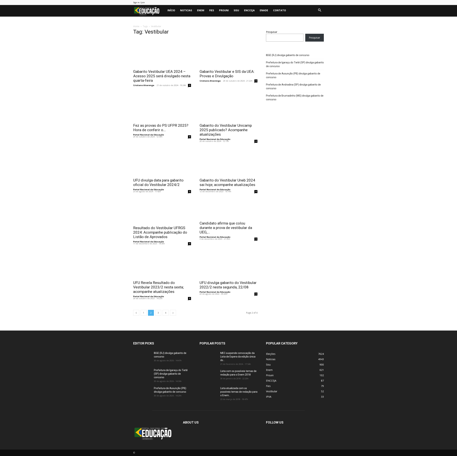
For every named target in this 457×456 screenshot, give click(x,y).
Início (171, 10)
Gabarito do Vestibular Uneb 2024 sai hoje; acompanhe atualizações (227, 182)
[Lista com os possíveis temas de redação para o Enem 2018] (208, 375)
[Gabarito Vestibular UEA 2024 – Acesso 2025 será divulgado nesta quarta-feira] (162, 53)
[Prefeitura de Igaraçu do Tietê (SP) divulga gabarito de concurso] (142, 374)
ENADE (264, 10)
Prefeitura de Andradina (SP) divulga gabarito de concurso (293, 86)
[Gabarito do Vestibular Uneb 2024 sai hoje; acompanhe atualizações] (228, 161)
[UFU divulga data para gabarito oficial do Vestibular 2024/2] (162, 161)
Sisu (236, 10)
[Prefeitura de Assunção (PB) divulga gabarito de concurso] (142, 392)
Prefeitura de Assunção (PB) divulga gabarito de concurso (293, 75)
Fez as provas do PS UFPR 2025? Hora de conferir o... (160, 127)
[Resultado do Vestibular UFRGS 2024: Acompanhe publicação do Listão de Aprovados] (162, 210)
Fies (211, 10)
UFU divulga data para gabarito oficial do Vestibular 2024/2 (158, 182)
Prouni (224, 10)
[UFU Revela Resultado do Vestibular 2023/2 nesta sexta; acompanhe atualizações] (162, 264)
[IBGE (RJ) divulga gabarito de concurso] (142, 357)
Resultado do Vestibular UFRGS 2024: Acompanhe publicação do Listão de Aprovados (160, 232)
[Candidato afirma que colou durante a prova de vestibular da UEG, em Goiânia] (228, 208)
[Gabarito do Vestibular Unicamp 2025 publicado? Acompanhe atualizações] (228, 106)
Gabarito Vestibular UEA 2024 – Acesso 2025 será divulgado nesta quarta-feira (161, 76)
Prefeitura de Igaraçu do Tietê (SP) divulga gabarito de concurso (295, 64)
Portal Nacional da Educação (148, 134)
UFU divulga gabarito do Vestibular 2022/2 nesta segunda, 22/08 (228, 285)
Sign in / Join (139, 2)
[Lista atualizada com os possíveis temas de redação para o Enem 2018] (208, 392)
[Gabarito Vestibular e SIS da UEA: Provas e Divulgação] (228, 53)
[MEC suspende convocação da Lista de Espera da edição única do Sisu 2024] (208, 357)
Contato (279, 10)
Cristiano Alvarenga (143, 85)
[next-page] (173, 313)
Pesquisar (271, 32)
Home (136, 26)
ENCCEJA (249, 10)
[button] (319, 10)
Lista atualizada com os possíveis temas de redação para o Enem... (238, 392)
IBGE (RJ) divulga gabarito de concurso (287, 55)
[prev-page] (136, 313)
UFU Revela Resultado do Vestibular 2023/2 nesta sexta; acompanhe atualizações (158, 287)
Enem (200, 10)
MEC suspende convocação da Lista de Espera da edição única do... (237, 357)
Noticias (186, 10)
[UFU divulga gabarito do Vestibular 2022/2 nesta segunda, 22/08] (228, 264)
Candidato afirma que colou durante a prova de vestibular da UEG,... (226, 227)
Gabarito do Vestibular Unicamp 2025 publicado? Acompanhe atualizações (226, 130)
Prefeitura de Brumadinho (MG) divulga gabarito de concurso (294, 97)
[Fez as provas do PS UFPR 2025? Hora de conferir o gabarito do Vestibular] (162, 106)
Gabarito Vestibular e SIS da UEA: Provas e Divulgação (227, 73)
